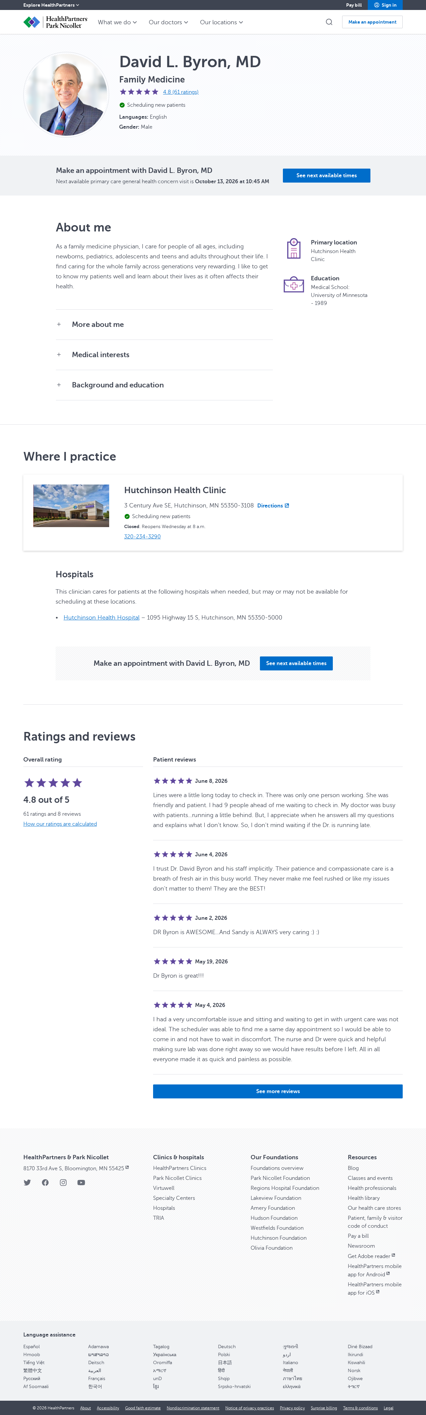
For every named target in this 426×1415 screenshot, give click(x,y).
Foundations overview (277, 1168)
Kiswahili (356, 1362)
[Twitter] (27, 1185)
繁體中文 (32, 1370)
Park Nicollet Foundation (280, 1178)
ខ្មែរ (156, 1386)
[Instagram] (63, 1185)
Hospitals (164, 1208)
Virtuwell (163, 1188)
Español (31, 1346)
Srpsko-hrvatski (234, 1386)
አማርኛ (159, 1370)
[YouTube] (81, 1185)
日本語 (225, 1362)
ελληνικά (292, 1386)
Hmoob (31, 1354)
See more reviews (278, 1091)
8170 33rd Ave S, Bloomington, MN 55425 (73, 1169)
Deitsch (96, 1362)
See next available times (327, 176)
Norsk (354, 1370)
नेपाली (288, 1370)
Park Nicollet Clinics (177, 1178)
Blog (353, 1168)
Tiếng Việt (34, 1362)
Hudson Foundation (274, 1218)
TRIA (158, 1218)
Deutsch (227, 1346)
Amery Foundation (273, 1208)
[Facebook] (45, 1185)
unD (157, 1378)
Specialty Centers (174, 1198)
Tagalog (161, 1346)
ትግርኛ (354, 1386)
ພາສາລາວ (98, 1354)
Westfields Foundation (277, 1228)
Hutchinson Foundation (279, 1238)
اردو (287, 1354)
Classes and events (370, 1178)
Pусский (31, 1378)
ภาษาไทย (292, 1378)
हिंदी (221, 1370)
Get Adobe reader (369, 1256)
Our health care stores (374, 1208)
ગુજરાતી (290, 1346)
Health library (364, 1198)
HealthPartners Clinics (179, 1168)
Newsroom (361, 1246)
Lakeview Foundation (276, 1198)
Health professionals (372, 1188)
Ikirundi (355, 1354)
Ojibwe (355, 1378)
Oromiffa (162, 1362)
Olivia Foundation (272, 1248)
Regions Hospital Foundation (285, 1188)
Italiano (290, 1362)
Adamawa (98, 1346)
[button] (385, 5)
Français (96, 1378)
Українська (164, 1354)
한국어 (95, 1386)
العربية (94, 1370)
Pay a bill (358, 1236)
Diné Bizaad (360, 1346)
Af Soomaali (36, 1386)
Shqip (224, 1378)
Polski (224, 1354)
